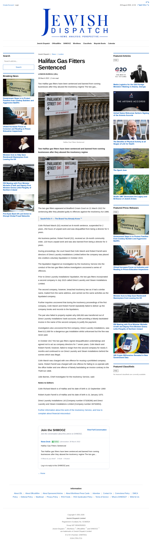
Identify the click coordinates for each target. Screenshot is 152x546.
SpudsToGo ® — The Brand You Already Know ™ (61, 219)
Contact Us (107, 493)
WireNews (77, 43)
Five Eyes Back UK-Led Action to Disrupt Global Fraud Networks (17, 215)
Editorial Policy (27, 497)
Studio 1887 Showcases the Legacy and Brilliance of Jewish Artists (130, 198)
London (61, 54)
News (54, 54)
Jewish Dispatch (43, 43)
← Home (41, 473)
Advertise (96, 493)
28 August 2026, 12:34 (128, 5)
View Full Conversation (97, 430)
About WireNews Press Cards (78, 493)
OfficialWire (56, 43)
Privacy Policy (52, 497)
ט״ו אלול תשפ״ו (143, 5)
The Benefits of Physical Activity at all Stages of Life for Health (129, 143)
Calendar (111, 43)
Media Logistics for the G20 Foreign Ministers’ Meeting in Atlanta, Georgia (129, 85)
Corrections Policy (122, 493)
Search (18, 67)
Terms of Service (102, 497)
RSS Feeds (66, 497)
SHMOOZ (67, 43)
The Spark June (120, 170)
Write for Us (134, 497)
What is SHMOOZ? (119, 497)
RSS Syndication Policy (83, 497)
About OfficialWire (32, 493)
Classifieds (87, 43)
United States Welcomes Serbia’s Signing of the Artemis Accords (131, 114)
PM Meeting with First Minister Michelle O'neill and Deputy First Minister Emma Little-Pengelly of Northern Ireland (17, 186)
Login (17, 5)
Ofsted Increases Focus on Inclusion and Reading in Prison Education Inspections (16, 128)
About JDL (18, 493)
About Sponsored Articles (53, 493)
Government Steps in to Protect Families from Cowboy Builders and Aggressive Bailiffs (18, 100)
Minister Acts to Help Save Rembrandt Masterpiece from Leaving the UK (15, 157)
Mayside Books (100, 43)
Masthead (40, 497)
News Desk (45, 442)
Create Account (8, 5)
